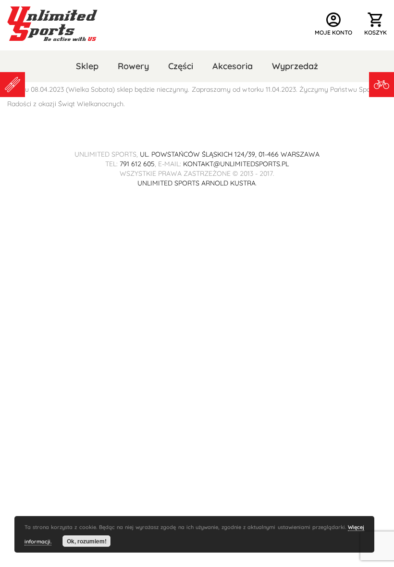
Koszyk (375, 23)
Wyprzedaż (295, 66)
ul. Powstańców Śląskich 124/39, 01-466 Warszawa (230, 154)
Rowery (133, 66)
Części (180, 66)
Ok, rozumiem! (87, 541)
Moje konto (333, 23)
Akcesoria (232, 66)
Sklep (87, 66)
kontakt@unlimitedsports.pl (236, 164)
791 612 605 (137, 164)
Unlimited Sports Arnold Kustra (196, 183)
